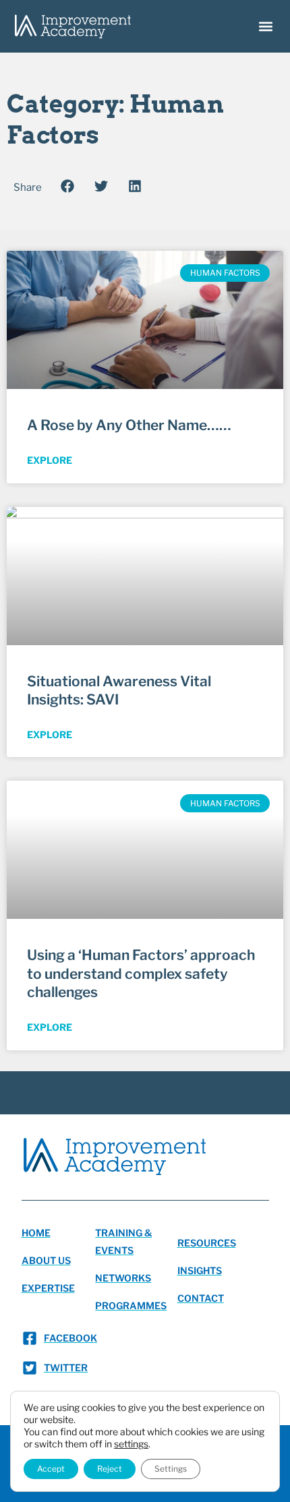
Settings (170, 1469)
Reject (109, 1469)
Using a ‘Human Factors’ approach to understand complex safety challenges (141, 973)
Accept (51, 1469)
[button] (265, 27)
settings (131, 1443)
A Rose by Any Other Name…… (129, 425)
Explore (49, 460)
